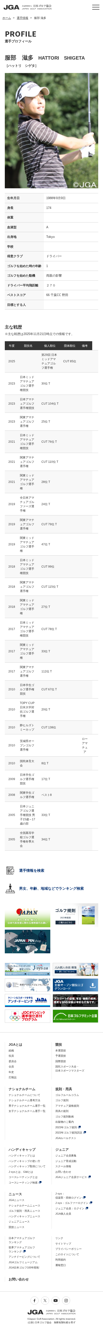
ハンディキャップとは (22, 1155)
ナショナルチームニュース (24, 1205)
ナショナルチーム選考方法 (24, 1100)
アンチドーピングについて (24, 1256)
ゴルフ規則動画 (64, 1116)
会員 (11, 1066)
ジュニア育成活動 (65, 1161)
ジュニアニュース (19, 1221)
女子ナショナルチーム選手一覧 (27, 1111)
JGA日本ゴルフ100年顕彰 (24, 1267)
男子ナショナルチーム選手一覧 (27, 1105)
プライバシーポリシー (68, 1248)
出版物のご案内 (64, 1121)
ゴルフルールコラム (67, 1095)
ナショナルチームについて (24, 1095)
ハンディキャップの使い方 (24, 1161)
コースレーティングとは (23, 1177)
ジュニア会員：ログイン (69, 1208)
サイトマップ (63, 1243)
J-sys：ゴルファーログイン (71, 1202)
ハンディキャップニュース (24, 1216)
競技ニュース (16, 1227)
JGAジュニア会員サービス (71, 1177)
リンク (59, 1238)
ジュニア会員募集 (65, 1155)
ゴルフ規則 (62, 1100)
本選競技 (60, 1050)
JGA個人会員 (63, 1213)
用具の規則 (62, 1111)
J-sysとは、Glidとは (21, 1171)
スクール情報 (63, 1166)
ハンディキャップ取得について (27, 1166)
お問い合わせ (63, 1171)
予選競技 (60, 1055)
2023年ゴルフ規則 (66, 1127)
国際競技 (60, 1061)
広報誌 (13, 1077)
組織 (11, 1050)
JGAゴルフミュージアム (23, 1262)
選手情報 (22, 18)
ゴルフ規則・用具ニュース (24, 1210)
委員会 (13, 1061)
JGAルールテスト (65, 1138)
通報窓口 (60, 1265)
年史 (11, 1072)
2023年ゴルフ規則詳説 (68, 1132)
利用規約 (60, 1259)
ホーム (6, 18)
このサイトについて (67, 1254)
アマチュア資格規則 (67, 1105)
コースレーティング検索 (23, 1182)
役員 (11, 1055)
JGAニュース (16, 1200)
